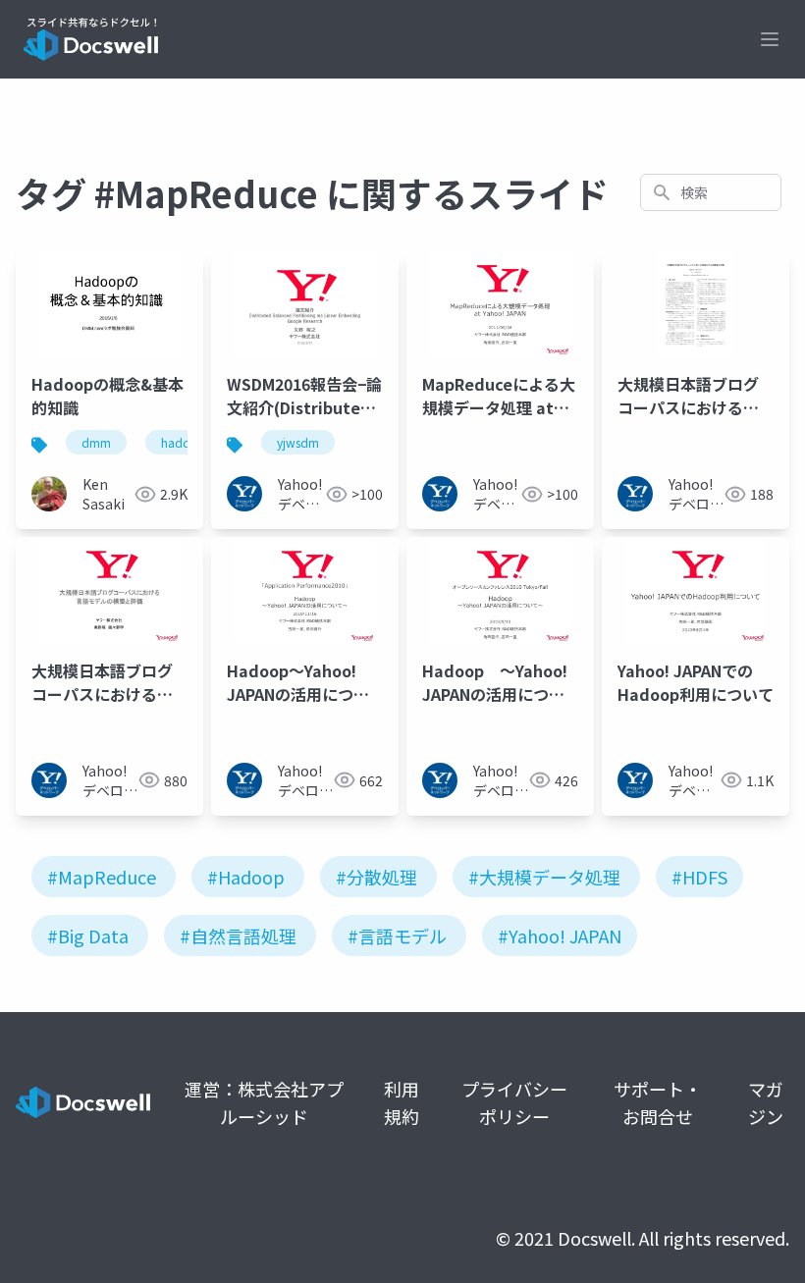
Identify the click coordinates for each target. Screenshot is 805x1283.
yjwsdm (298, 442)
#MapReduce (101, 876)
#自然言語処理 (238, 935)
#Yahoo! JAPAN (559, 935)
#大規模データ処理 (544, 876)
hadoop (183, 442)
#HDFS (699, 876)
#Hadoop (246, 876)
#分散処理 (376, 876)
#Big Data (88, 935)
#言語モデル (397, 935)
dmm (96, 442)
